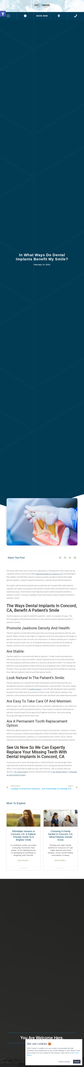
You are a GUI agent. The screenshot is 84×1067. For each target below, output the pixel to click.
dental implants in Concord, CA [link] (49, 574)
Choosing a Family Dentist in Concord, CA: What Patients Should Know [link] (60, 835)
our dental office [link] (60, 771)
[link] (3, 14)
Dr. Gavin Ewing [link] (21, 771)
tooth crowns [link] (35, 689)
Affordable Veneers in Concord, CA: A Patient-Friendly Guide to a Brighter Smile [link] (23, 835)
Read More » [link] (23, 860)
